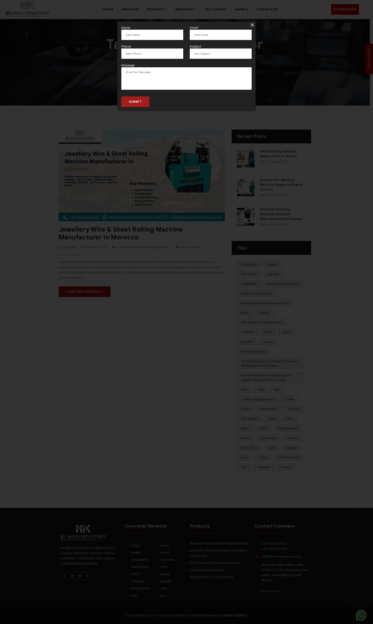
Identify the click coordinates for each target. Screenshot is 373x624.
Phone (126, 46)
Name (125, 28)
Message (128, 65)
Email (194, 28)
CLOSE (252, 25)
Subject (195, 46)
